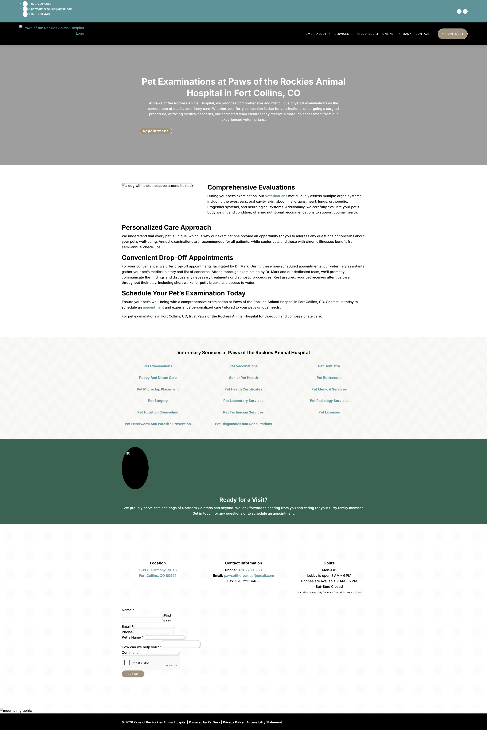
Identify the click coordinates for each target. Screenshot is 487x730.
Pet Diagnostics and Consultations (243, 424)
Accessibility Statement (264, 722)
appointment (153, 307)
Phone (127, 632)
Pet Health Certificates (243, 389)
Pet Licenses (329, 412)
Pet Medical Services (329, 389)
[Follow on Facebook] (459, 11)
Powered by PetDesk (204, 722)
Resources (365, 33)
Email (127, 626)
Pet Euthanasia (329, 378)
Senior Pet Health (243, 378)
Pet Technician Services (243, 412)
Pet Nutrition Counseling (157, 412)
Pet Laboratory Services (243, 401)
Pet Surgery (158, 401)
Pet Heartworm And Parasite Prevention (158, 424)
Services (342, 33)
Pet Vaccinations (243, 366)
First (167, 615)
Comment (130, 653)
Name (128, 610)
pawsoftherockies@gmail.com (249, 576)
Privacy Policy (233, 722)
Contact (422, 33)
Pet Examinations (157, 366)
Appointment (453, 33)
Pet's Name (133, 637)
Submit (133, 673)
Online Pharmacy (396, 33)
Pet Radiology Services (329, 401)
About (321, 33)
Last (167, 621)
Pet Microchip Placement (158, 389)
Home (307, 33)
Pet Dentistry (329, 366)
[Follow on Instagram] (465, 11)
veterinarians (276, 196)
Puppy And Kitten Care (158, 378)
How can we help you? (142, 647)
